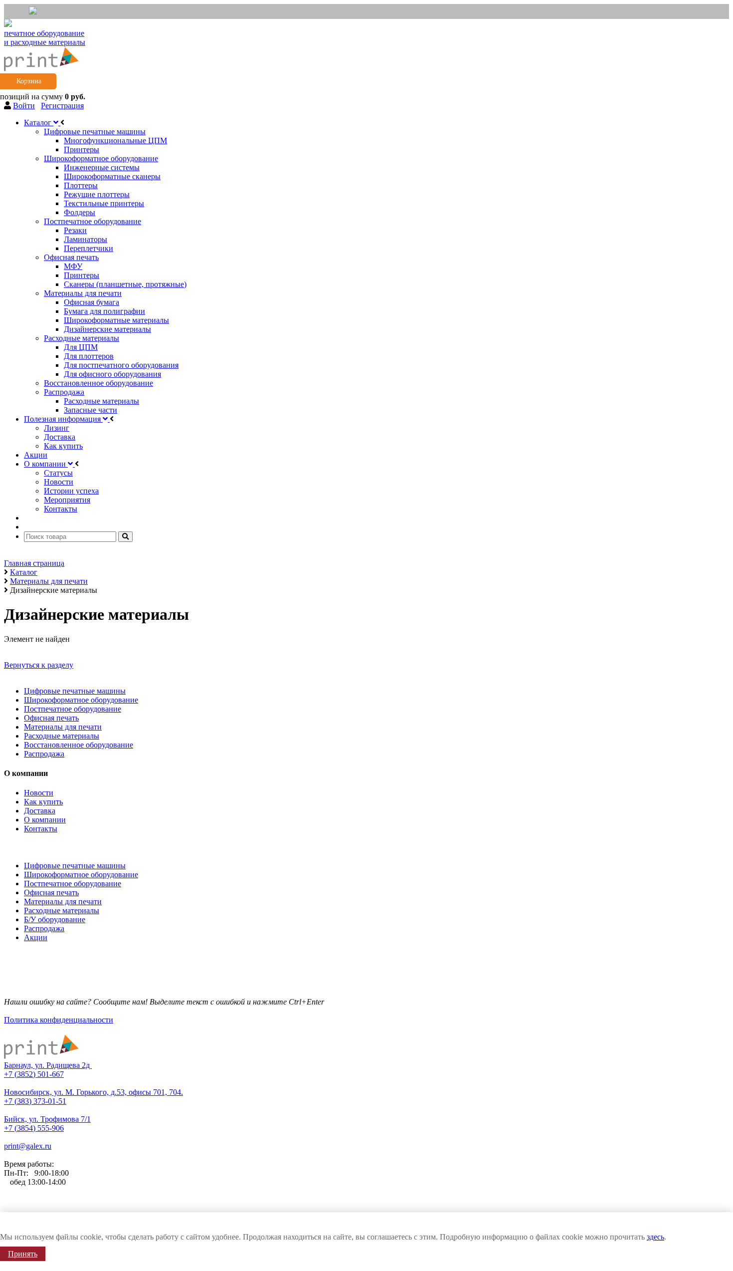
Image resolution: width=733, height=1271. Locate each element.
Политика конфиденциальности (58, 1020)
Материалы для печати (63, 727)
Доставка (39, 810)
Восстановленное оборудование (78, 745)
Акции (35, 937)
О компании (45, 819)
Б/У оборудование (54, 919)
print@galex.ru (27, 1146)
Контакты (40, 828)
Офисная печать (51, 718)
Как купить (43, 801)
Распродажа (44, 754)
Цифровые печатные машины (75, 691)
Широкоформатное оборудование (81, 700)
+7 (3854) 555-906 (34, 1128)
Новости (38, 792)
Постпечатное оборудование (72, 709)
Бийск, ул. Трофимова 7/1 (47, 1119)
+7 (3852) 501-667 (34, 1074)
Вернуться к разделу (38, 665)
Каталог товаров (34, 845)
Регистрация (62, 105)
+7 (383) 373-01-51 (35, 1101)
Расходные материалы (61, 736)
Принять (22, 1254)
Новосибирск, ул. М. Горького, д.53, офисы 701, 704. (93, 1092)
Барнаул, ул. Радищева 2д (48, 1065)
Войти (24, 105)
